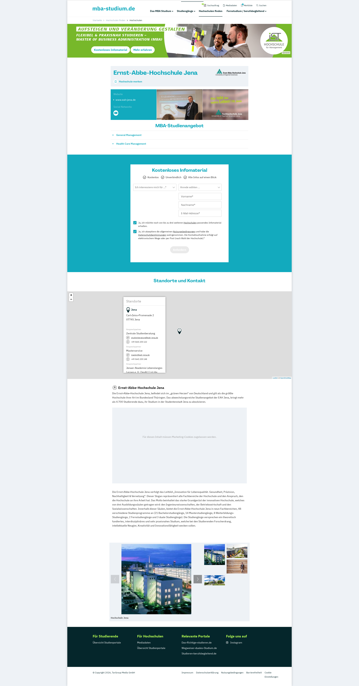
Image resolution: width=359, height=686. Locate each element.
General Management (128, 135)
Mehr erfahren (142, 50)
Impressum (187, 672)
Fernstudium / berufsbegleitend (245, 11)
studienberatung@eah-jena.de (144, 337)
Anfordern (179, 250)
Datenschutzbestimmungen (152, 234)
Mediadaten (144, 642)
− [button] (71, 299)
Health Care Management (131, 143)
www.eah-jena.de (126, 99)
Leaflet (275, 378)
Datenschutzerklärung (207, 672)
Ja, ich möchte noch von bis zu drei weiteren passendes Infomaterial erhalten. (179, 224)
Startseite (97, 20)
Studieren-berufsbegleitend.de (199, 653)
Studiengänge (185, 11)
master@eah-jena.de (140, 355)
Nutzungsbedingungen (184, 231)
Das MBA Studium (160, 11)
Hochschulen (190, 222)
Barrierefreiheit (254, 672)
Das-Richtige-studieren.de (197, 642)
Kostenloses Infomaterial (110, 50)
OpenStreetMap (285, 378)
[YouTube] (115, 113)
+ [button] (71, 295)
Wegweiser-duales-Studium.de (199, 648)
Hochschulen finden (210, 11)
